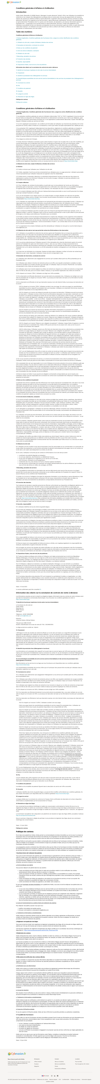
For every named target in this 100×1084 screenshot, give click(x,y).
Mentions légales (53, 1079)
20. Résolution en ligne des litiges (25, 96)
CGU (60, 1079)
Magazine (36, 1066)
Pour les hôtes (78, 1061)
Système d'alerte (50, 1081)
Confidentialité (65, 1079)
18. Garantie (19, 91)
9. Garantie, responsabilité (23, 61)
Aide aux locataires (59, 1061)
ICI (40, 589)
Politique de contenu (21, 102)
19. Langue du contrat (22, 94)
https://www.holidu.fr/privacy (32, 199)
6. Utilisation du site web (22, 53)
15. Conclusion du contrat (23, 82)
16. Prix (18, 85)
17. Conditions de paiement (23, 88)
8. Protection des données (23, 59)
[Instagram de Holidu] (51, 1076)
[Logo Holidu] (14, 2)
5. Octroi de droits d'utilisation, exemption (27, 50)
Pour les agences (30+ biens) (82, 1064)
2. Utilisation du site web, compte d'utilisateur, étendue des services (34, 42)
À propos (36, 1064)
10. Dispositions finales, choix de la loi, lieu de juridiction (31, 64)
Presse (56, 1066)
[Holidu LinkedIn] (54, 1076)
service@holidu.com (25, 615)
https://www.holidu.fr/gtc (71, 161)
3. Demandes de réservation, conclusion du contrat (30, 45)
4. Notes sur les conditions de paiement (26, 48)
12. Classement (20, 73)
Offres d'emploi (38, 1061)
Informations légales (86, 1079)
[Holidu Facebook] (57, 1076)
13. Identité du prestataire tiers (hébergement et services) (31, 75)
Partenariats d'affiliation (60, 1068)
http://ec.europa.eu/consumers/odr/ (25, 815)
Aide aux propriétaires (60, 1064)
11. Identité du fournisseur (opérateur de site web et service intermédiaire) (36, 70)
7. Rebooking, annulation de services (26, 56)
